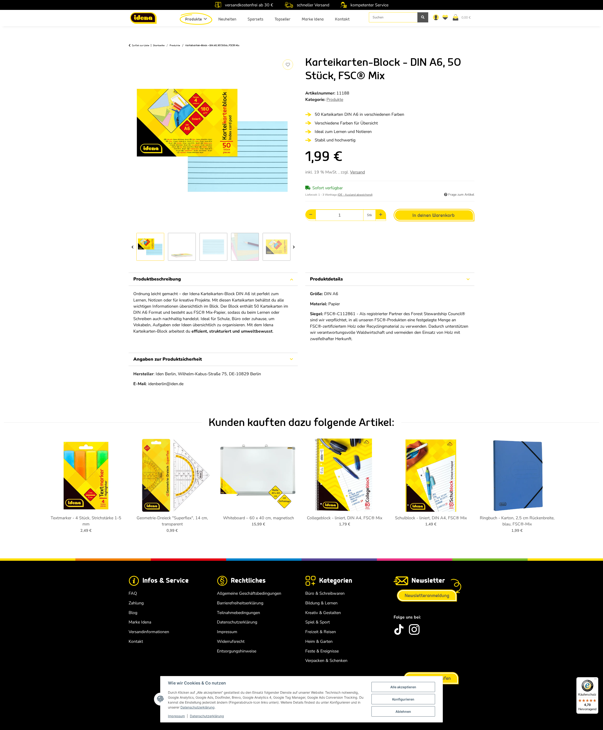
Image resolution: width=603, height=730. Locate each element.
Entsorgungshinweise (236, 651)
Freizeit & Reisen (320, 632)
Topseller (282, 19)
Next (294, 247)
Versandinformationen (149, 632)
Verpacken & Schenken (326, 660)
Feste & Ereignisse (322, 651)
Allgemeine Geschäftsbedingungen (249, 593)
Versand (357, 172)
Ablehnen (403, 711)
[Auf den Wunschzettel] (288, 64)
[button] (436, 17)
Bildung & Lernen (321, 603)
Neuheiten (227, 19)
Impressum (176, 716)
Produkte (334, 99)
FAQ (133, 593)
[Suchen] (422, 17)
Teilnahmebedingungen (238, 612)
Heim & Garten (319, 641)
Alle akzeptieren (403, 687)
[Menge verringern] (311, 214)
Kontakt (342, 19)
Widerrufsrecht (230, 641)
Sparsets (255, 19)
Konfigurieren (403, 699)
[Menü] (595, 680)
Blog (133, 612)
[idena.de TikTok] (399, 629)
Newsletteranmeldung (427, 595)
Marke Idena (313, 19)
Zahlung (136, 603)
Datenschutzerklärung (197, 707)
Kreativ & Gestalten (323, 612)
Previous (132, 247)
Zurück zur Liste (140, 45)
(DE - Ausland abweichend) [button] (355, 195)
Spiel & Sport (317, 622)
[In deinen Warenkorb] (132, 53)
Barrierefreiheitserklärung (240, 603)
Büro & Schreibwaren (325, 593)
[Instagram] (414, 629)
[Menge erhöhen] (380, 214)
